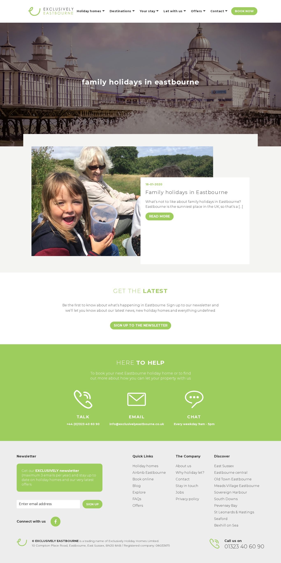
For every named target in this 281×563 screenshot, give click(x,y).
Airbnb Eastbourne (149, 473)
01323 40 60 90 (244, 546)
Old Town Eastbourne (233, 479)
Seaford (221, 519)
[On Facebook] (55, 522)
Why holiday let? (190, 473)
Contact (183, 479)
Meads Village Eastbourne (236, 486)
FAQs (136, 499)
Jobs (180, 492)
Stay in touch (187, 486)
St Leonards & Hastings (234, 512)
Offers (137, 506)
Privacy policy (187, 499)
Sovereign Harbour (230, 492)
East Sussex (224, 466)
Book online (143, 479)
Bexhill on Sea (226, 525)
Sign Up (92, 504)
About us (183, 466)
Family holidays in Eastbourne (186, 192)
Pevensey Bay (225, 506)
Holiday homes (145, 466)
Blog (136, 486)
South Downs (226, 499)
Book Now (244, 11)
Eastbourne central (230, 473)
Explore (139, 492)
